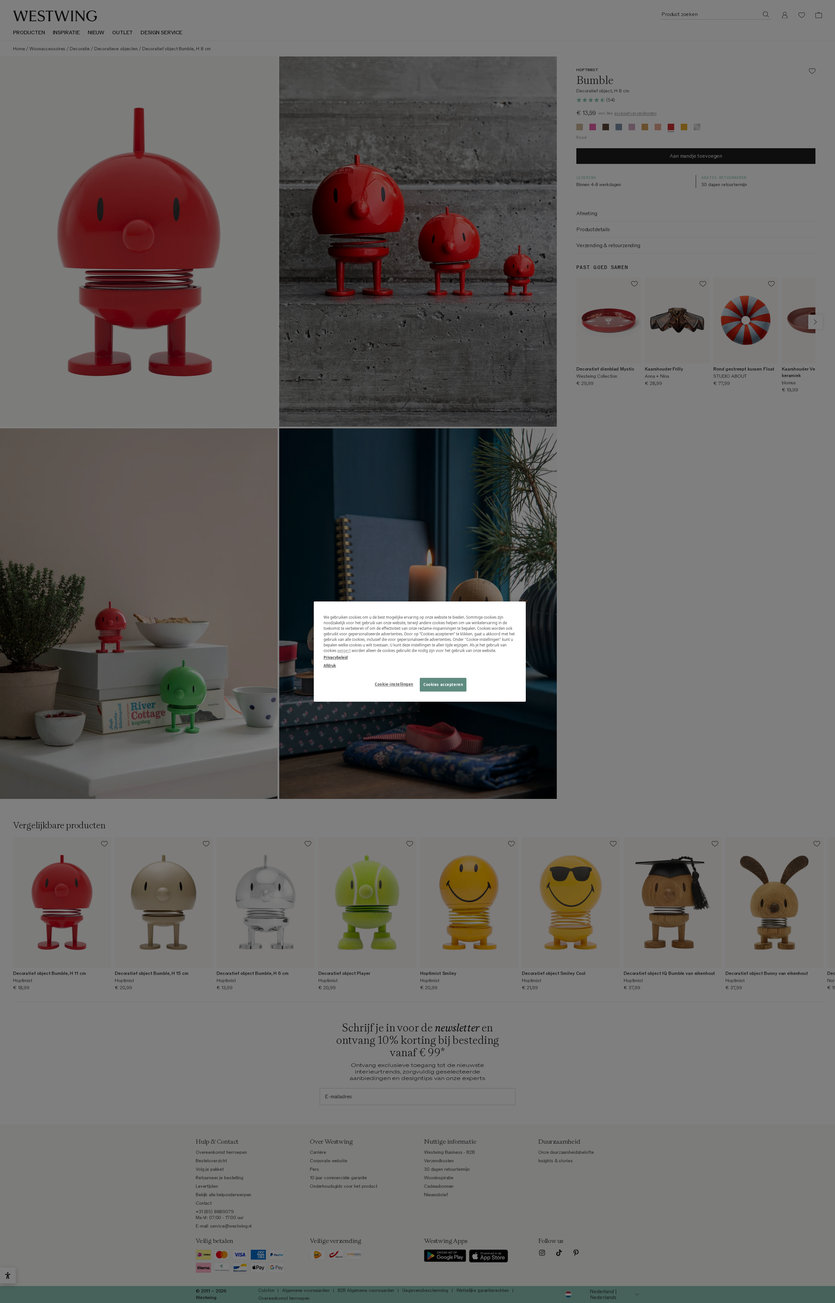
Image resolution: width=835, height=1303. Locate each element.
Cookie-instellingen (394, 684)
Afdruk (330, 665)
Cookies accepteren (443, 684)
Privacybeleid (336, 657)
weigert (344, 650)
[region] (420, 651)
